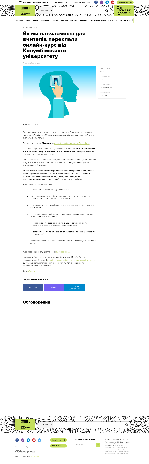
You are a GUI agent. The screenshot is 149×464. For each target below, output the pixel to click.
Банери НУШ (56, 445)
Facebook (33, 287)
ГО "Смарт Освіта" (123, 442)
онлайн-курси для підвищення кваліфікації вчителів (71, 260)
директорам (36, 63)
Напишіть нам (123, 2)
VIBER (53, 287)
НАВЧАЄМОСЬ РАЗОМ (98, 20)
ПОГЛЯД (55, 20)
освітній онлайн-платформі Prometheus (72, 143)
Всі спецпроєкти (41, 2)
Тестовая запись (106, 87)
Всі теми (27, 2)
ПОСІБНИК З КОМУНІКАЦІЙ (80, 2)
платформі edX (63, 252)
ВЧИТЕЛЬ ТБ (112, 20)
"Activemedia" (35, 456)
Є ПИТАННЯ (45, 20)
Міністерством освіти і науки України (116, 444)
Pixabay (31, 271)
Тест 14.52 (103, 95)
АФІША (35, 20)
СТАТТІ (28, 20)
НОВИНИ (19, 20)
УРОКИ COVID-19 (61, 2)
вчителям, (27, 63)
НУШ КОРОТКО (125, 20)
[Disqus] (74, 333)
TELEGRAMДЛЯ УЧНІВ (75, 287)
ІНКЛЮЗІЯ (83, 20)
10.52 (102, 72)
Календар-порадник (69, 20)
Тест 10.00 (103, 79)
